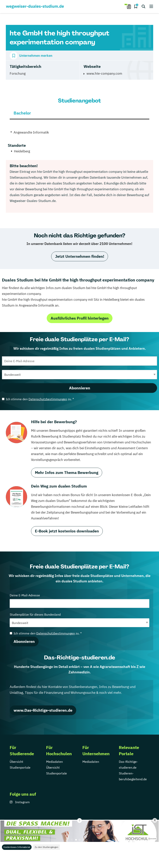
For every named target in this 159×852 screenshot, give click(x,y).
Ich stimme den (40, 399)
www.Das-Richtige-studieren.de (43, 710)
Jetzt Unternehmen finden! (79, 256)
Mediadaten (54, 762)
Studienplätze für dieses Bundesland (35, 614)
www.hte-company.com (104, 73)
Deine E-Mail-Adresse (25, 595)
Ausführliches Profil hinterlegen (80, 318)
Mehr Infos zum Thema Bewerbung (66, 472)
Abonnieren (79, 388)
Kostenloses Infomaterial (16, 847)
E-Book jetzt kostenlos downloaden (67, 531)
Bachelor (22, 113)
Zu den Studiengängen (46, 847)
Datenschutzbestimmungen (48, 399)
